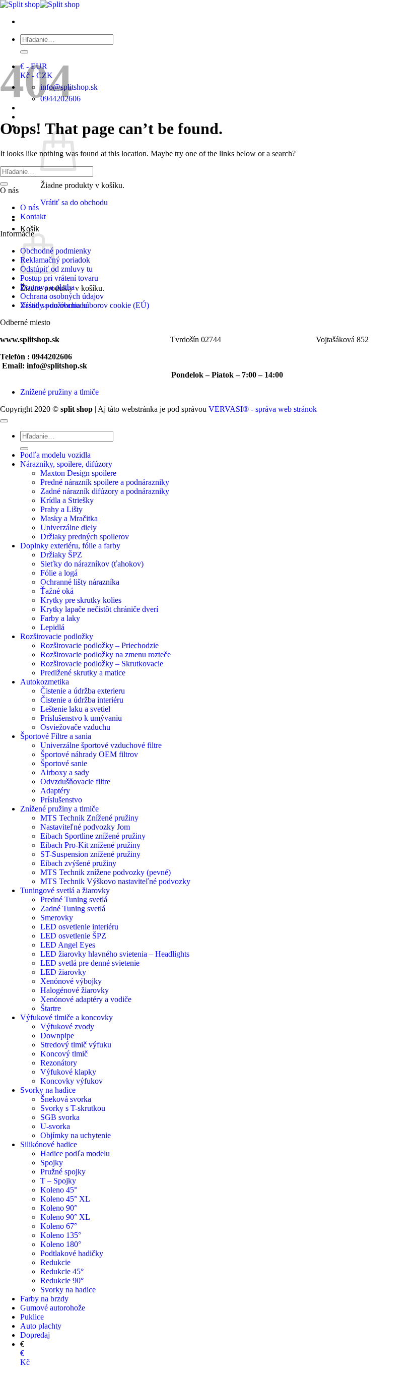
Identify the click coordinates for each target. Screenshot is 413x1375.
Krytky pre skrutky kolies (80, 600)
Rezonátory (58, 1062)
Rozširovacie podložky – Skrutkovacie (101, 663)
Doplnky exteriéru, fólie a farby (70, 545)
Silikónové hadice (48, 1144)
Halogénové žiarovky (74, 990)
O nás (29, 207)
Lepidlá (52, 627)
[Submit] (24, 51)
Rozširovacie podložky (56, 636)
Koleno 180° (60, 1244)
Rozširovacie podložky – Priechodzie (99, 645)
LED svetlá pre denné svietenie (90, 963)
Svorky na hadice (48, 1090)
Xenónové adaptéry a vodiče (85, 999)
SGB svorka (60, 1117)
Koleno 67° (58, 1226)
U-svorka (55, 1126)
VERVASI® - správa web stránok (263, 409)
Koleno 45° (58, 1189)
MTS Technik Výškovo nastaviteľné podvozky (115, 881)
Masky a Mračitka (69, 518)
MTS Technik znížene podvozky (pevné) (105, 872)
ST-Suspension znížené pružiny (90, 854)
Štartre (50, 1008)
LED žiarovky (63, 972)
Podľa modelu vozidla (55, 455)
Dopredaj (35, 1335)
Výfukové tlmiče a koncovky (66, 1017)
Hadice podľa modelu (75, 1153)
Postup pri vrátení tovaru (59, 278)
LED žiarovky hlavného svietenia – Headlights (114, 954)
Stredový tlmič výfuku (75, 1044)
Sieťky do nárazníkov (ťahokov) (92, 563)
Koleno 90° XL (65, 1217)
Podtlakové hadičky (71, 1253)
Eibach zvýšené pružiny (78, 863)
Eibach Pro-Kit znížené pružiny (90, 845)
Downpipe (57, 1035)
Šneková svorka (65, 1099)
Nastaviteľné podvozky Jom (85, 827)
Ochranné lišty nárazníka (79, 582)
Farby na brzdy (44, 1298)
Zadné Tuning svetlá (72, 908)
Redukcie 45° (62, 1271)
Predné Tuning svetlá (73, 899)
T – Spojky (58, 1180)
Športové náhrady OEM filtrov (89, 754)
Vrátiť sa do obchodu (74, 202)
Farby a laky (60, 618)
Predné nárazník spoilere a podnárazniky (104, 482)
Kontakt (33, 216)
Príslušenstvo (61, 799)
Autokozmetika (44, 681)
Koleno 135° (60, 1235)
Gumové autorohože (52, 1307)
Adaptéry (55, 790)
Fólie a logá (59, 573)
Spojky (51, 1162)
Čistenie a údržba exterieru (82, 690)
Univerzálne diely (68, 527)
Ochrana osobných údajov (62, 296)
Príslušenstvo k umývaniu (81, 718)
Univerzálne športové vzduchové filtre (101, 745)
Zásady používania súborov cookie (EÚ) (84, 305)
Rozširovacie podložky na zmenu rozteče (105, 654)
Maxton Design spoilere (78, 473)
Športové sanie (63, 763)
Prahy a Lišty (61, 509)
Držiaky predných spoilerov (84, 536)
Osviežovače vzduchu (75, 727)
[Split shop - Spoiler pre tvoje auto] (40, 4)
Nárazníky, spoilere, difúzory (66, 464)
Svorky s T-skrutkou (72, 1108)
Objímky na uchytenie (75, 1135)
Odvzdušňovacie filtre (75, 781)
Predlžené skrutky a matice (82, 672)
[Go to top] (4, 420)
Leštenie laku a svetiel (75, 709)
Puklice (32, 1316)
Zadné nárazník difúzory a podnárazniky (104, 491)
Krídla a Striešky (67, 500)
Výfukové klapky (68, 1072)
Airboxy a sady (64, 772)
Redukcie (55, 1262)
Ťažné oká (57, 591)
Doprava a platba (47, 287)
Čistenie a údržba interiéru (81, 700)
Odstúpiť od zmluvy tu (56, 269)
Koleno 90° (58, 1208)
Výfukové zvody (67, 1026)
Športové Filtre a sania (55, 736)
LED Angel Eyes (67, 945)
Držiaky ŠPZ (61, 554)
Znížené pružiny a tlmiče (59, 392)
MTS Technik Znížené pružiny (89, 818)
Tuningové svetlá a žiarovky (65, 890)
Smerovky (56, 917)
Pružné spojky (63, 1171)
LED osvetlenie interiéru (79, 926)
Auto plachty (40, 1326)
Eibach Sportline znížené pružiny (93, 836)
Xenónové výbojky (71, 981)
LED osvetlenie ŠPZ (73, 935)
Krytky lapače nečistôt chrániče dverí (99, 609)
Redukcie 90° (62, 1280)
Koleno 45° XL (65, 1199)
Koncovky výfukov (71, 1081)
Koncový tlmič (64, 1053)
